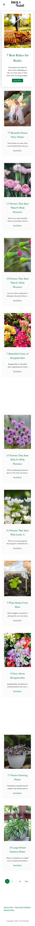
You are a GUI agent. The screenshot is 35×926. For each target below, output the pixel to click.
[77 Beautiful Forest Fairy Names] (17, 108)
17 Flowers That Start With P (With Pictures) (17, 208)
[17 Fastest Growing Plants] (17, 752)
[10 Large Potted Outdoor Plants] (17, 823)
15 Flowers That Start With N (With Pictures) (17, 459)
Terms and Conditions (22, 907)
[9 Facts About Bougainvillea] (17, 650)
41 (20, 881)
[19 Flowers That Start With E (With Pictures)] (17, 255)
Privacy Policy (9, 907)
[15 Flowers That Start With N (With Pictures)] (17, 432)
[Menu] (4, 4)
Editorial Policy (9, 910)
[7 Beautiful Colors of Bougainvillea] (17, 330)
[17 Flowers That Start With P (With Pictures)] (17, 180)
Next (26, 881)
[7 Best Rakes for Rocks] (17, 31)
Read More (18, 81)
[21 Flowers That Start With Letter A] (17, 507)
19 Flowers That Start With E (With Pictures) (17, 283)
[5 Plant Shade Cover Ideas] (17, 578)
